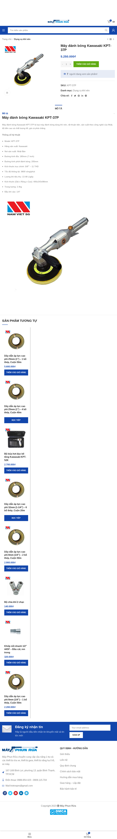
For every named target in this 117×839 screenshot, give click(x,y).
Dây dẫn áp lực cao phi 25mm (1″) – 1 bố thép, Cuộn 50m (15, 359)
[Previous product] (107, 39)
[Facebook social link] (71, 96)
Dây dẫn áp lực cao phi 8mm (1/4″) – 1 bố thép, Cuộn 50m (15, 699)
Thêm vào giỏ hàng (86, 64)
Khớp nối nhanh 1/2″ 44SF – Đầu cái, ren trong (15, 649)
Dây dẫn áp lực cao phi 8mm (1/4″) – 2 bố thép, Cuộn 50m (15, 555)
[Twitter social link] (75, 96)
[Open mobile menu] (3, 30)
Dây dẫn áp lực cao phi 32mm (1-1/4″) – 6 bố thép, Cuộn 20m (15, 507)
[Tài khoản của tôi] (113, 30)
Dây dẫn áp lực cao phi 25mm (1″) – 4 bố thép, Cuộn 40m (15, 409)
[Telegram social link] (86, 96)
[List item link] (87, 760)
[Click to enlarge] (7, 93)
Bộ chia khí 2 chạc (14, 602)
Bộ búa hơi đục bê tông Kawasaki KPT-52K (15, 457)
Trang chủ (7, 39)
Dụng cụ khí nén (22, 39)
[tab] (58, 108)
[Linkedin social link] (82, 96)
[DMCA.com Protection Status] (58, 812)
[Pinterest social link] (79, 96)
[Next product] (113, 39)
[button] (16, 372)
